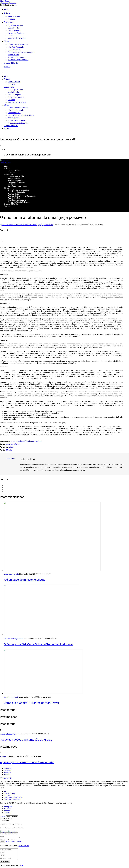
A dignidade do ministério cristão (24, 580)
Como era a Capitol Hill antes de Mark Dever (31, 703)
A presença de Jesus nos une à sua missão (27, 762)
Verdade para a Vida (16, 176)
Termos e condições (12, 799)
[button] (66, 152)
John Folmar (28, 459)
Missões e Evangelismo (13, 639)
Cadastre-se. (24, 846)
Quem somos (9, 793)
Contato (7, 795)
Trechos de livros (15, 194)
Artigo (10, 447)
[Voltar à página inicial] (8, 831)
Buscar (6, 209)
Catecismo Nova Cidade (17, 186)
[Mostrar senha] (19, 837)
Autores (7, 206)
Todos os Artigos (14, 170)
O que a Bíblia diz (11, 204)
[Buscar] (6, 71)
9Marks (9, 450)
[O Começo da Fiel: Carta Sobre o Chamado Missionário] (41, 635)
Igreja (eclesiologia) (45, 225)
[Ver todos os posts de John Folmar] (11, 463)
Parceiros (11, 172)
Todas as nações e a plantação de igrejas (26, 740)
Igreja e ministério (13, 444)
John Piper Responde (16, 192)
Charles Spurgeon (15, 180)
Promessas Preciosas (16, 182)
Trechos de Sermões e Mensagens (22, 196)
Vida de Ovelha (14, 198)
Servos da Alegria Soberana (19, 202)
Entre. (21, 865)
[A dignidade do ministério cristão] (52, 570)
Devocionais (8, 174)
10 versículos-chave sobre (18, 190)
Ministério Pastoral (29, 225)
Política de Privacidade (13, 797)
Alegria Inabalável (15, 178)
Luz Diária (11, 184)
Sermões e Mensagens (17, 200)
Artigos (6, 168)
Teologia (3, 756)
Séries (6, 188)
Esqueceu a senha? (14, 841)
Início (6, 166)
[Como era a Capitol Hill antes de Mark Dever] (43, 693)
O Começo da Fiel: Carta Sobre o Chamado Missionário (38, 644)
